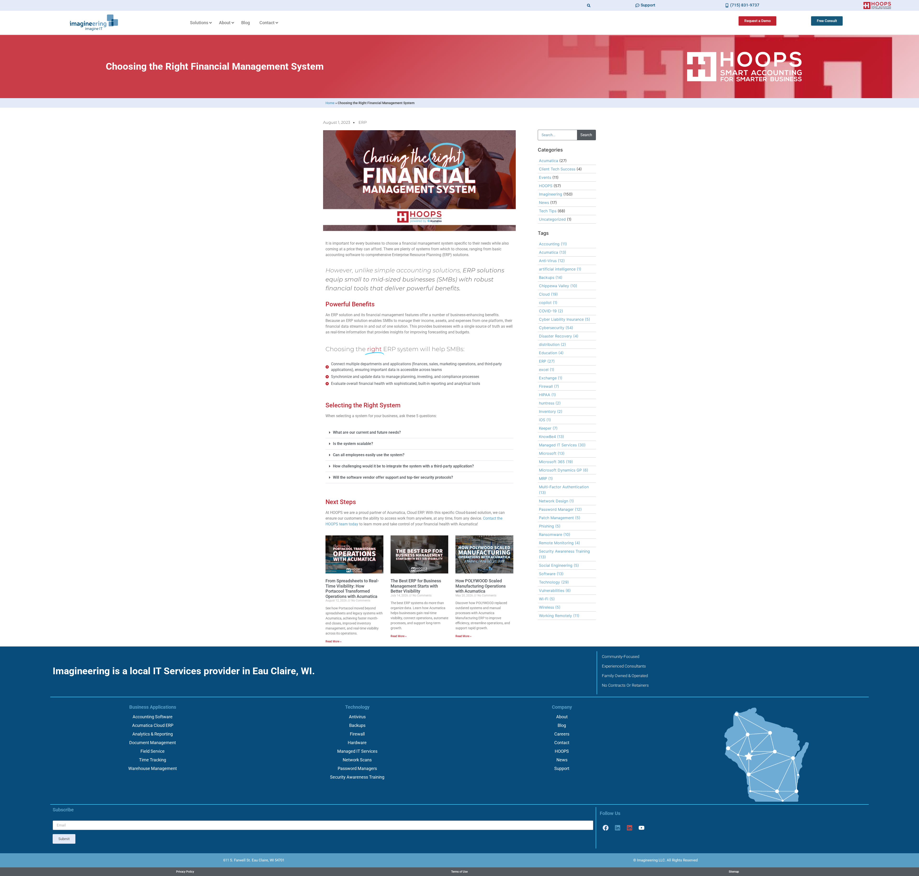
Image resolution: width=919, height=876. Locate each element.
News (544, 202)
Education (551, 352)
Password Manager (560, 509)
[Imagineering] (618, 828)
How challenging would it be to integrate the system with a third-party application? (403, 466)
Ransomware (554, 534)
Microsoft (552, 453)
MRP (546, 478)
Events (545, 177)
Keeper (548, 428)
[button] (589, 5)
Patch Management (559, 517)
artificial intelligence (560, 269)
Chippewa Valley (558, 285)
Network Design (556, 501)
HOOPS (545, 185)
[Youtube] (642, 828)
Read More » (333, 641)
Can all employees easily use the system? (368, 455)
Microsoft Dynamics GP (563, 470)
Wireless (549, 607)
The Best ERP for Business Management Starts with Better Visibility (416, 586)
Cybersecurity (556, 327)
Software (551, 573)
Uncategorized (552, 219)
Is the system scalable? (353, 443)
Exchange (550, 378)
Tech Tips (547, 210)
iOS (545, 419)
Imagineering (550, 194)
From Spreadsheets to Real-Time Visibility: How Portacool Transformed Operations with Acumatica (352, 588)
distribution (552, 344)
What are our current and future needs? (367, 432)
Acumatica (548, 160)
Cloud (548, 294)
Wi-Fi (547, 598)
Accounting (553, 243)
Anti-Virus (552, 260)
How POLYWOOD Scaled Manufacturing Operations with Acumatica (480, 586)
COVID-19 (551, 311)
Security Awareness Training (564, 554)
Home (330, 103)
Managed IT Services (562, 445)
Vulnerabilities (555, 590)
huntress (550, 403)
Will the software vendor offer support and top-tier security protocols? (393, 477)
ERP (363, 122)
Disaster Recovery (558, 336)
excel (546, 369)
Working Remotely (559, 615)
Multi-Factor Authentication (564, 489)
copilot (548, 302)
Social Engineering (559, 565)
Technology (554, 582)
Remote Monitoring (559, 542)
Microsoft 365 (556, 461)
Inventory (550, 411)
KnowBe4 (551, 436)
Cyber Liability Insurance (564, 319)
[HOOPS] (630, 828)
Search (586, 135)
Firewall (549, 386)
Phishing (549, 526)
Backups (550, 277)
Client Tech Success (557, 169)
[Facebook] (606, 828)
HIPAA (547, 394)
